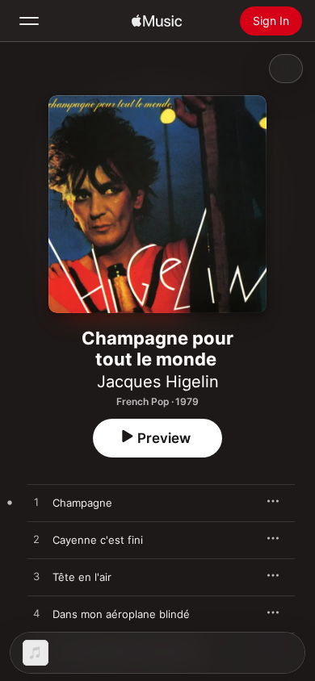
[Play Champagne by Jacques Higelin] (36, 502)
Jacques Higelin (158, 381)
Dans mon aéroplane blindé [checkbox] (121, 614)
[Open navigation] (29, 21)
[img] (157, 21)
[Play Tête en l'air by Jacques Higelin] (36, 577)
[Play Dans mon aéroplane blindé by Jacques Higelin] (36, 614)
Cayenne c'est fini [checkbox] (97, 539)
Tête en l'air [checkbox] (81, 576)
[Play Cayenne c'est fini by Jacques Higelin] (36, 540)
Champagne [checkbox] (82, 502)
